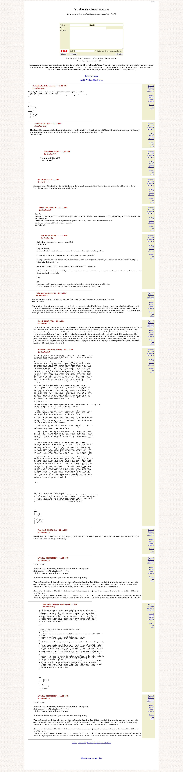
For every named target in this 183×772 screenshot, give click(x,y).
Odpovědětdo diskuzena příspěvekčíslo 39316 (150, 126)
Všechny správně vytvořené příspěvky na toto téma (91, 742)
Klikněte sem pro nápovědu (91, 758)
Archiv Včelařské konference (91, 80)
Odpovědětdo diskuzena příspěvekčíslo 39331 (150, 561)
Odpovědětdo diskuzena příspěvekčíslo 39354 (150, 324)
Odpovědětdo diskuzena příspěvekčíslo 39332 (150, 699)
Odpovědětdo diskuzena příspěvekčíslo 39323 (150, 296)
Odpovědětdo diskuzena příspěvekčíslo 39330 (150, 532)
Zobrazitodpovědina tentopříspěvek (151, 98)
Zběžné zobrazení (91, 76)
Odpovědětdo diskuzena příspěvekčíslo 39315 (150, 88)
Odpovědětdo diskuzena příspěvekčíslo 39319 (150, 182)
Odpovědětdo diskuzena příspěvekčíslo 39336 (150, 607)
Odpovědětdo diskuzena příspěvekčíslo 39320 (150, 210)
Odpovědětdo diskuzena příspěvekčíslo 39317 (150, 154)
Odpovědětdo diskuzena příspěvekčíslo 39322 (150, 238)
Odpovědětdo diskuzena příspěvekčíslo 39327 (150, 352)
